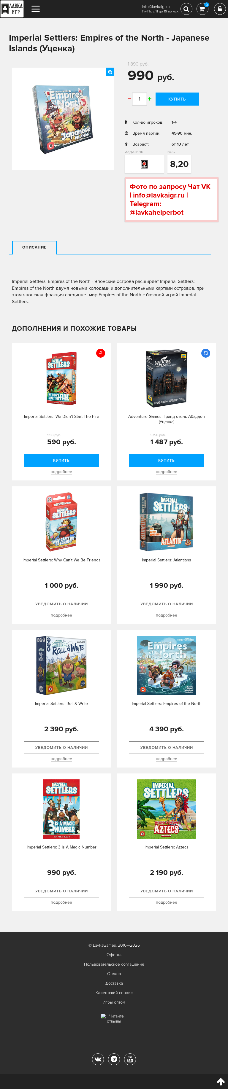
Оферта (114, 954)
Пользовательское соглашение (114, 964)
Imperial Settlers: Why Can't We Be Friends (62, 560)
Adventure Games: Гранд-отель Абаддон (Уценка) (166, 419)
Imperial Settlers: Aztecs (167, 847)
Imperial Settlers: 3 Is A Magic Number (61, 847)
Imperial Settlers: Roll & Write (61, 703)
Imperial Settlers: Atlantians (166, 560)
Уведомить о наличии (61, 604)
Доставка (114, 983)
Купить (177, 99)
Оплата (114, 973)
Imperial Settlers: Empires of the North (167, 703)
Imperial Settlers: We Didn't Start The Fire (61, 416)
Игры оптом (114, 1002)
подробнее (61, 471)
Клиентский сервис (114, 992)
